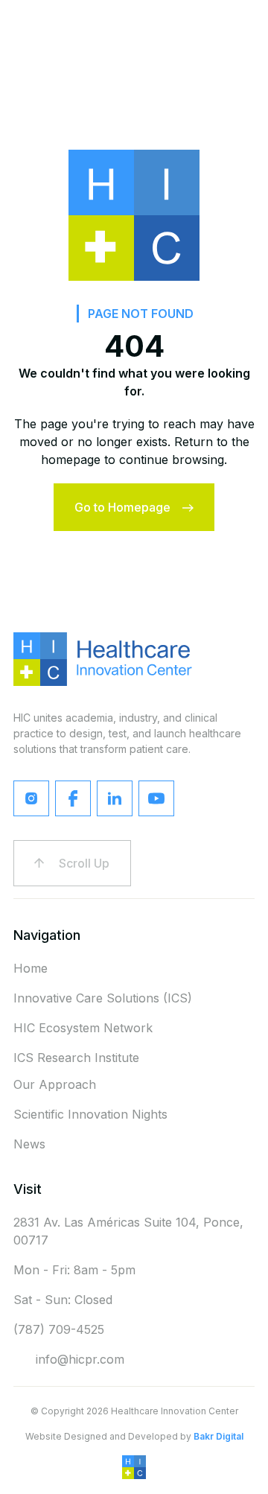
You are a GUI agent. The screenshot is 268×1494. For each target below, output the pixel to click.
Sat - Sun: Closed (62, 1299)
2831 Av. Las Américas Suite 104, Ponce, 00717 (128, 1231)
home (30, 968)
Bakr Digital (218, 1436)
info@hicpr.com (80, 1359)
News (29, 1144)
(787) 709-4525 (58, 1329)
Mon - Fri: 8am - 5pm (74, 1269)
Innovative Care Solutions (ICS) (102, 998)
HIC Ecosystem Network (83, 1027)
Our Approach (54, 1084)
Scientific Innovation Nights (90, 1114)
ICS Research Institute (76, 1057)
